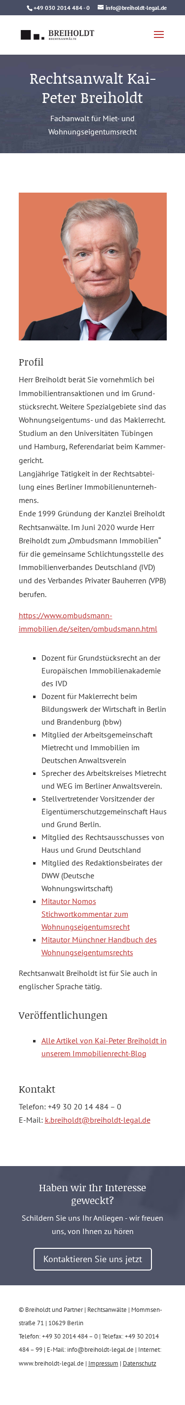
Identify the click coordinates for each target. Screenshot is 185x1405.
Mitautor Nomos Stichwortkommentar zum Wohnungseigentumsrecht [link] (85, 914)
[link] (58, 33)
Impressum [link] (103, 1363)
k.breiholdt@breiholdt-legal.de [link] (97, 1120)
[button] (159, 41)
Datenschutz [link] (139, 1363)
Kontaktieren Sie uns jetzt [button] (92, 1259)
